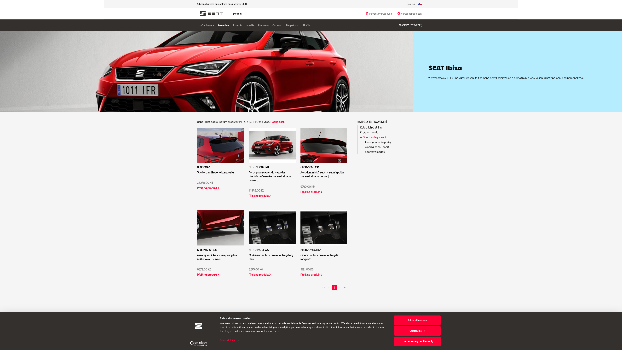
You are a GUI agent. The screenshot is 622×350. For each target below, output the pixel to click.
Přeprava (263, 25)
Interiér (250, 25)
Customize (415, 330)
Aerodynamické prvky (378, 142)
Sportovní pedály (375, 151)
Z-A (252, 121)
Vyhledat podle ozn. (411, 13)
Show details (227, 340)
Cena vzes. (263, 121)
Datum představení (230, 121)
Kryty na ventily (369, 132)
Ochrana (277, 25)
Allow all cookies (417, 320)
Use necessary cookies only (417, 341)
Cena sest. (278, 121)
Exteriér (237, 25)
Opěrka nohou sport (377, 146)
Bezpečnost (292, 25)
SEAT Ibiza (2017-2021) (410, 25)
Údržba (307, 25)
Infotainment (207, 25)
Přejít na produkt (207, 187)
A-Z (246, 121)
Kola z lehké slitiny (371, 127)
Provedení (223, 25)
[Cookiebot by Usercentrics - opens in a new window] (198, 343)
